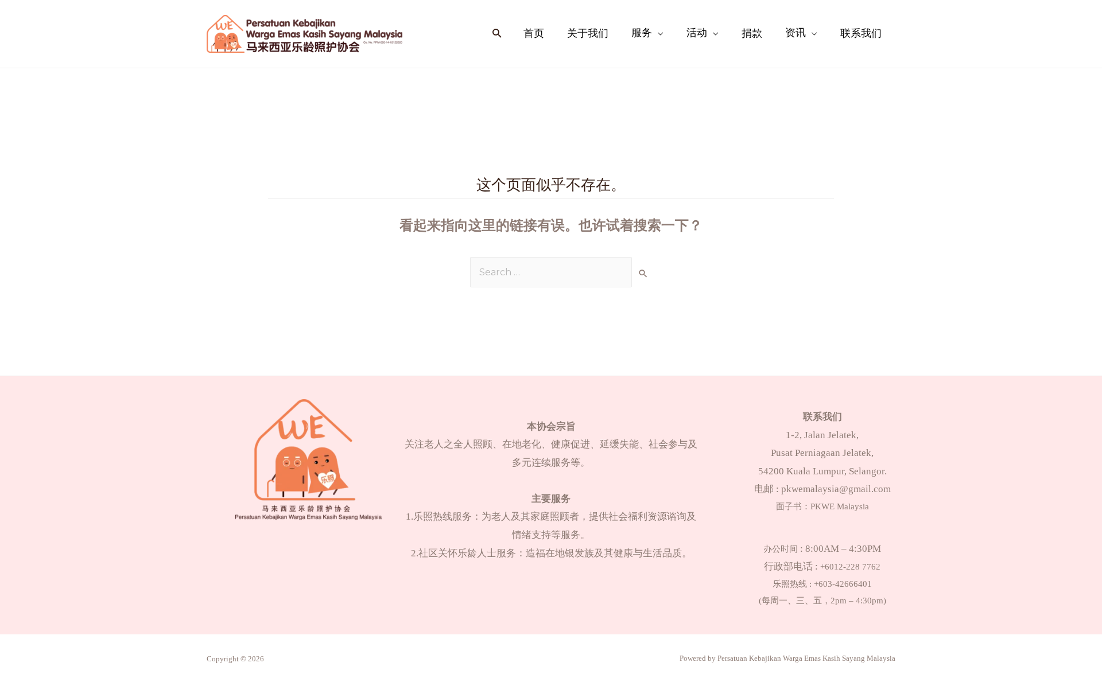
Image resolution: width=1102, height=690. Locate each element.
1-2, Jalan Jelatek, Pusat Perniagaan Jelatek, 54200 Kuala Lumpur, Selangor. (822, 453)
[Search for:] (551, 272)
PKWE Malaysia (839, 506)
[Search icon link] (497, 34)
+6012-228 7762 (850, 566)
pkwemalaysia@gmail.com (836, 489)
